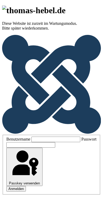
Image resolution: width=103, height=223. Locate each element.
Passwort (88, 139)
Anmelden (16, 189)
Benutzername (18, 139)
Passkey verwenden (24, 183)
